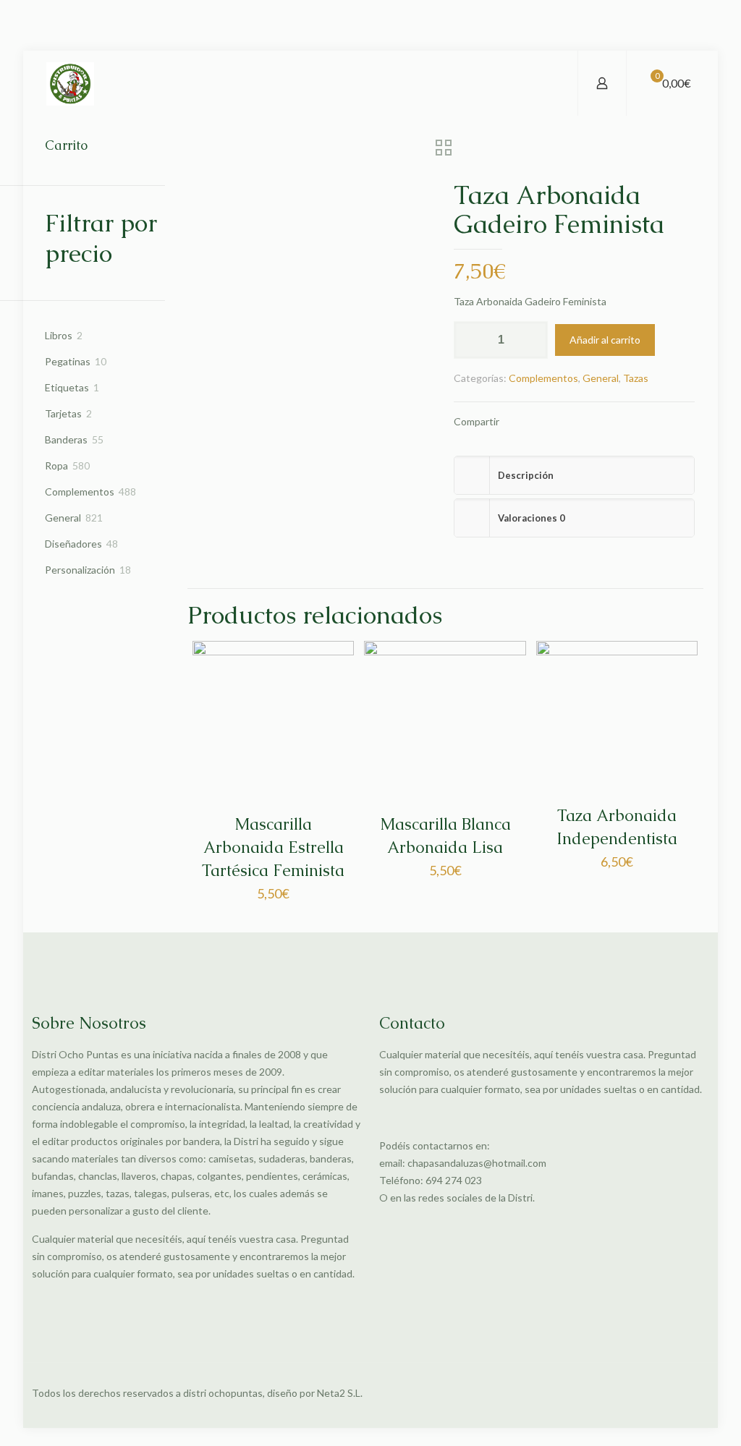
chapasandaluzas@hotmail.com (476, 1163)
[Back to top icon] (694, 1393)
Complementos (543, 378)
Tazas (635, 378)
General (601, 378)
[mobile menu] (554, 83)
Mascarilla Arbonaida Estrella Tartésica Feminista (273, 847)
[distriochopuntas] (70, 83)
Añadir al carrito (604, 339)
